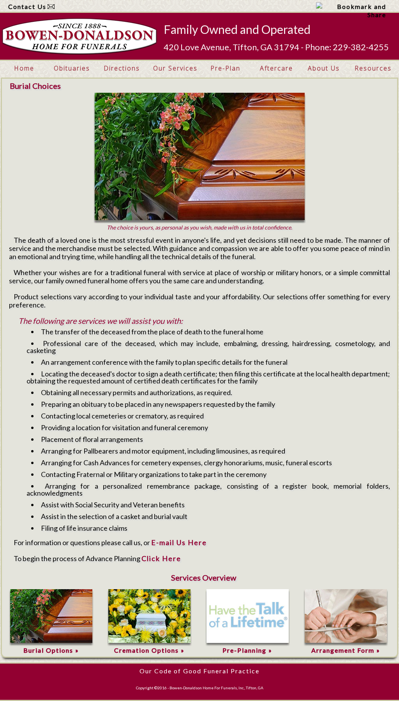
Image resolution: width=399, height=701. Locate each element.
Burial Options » (51, 650)
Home (24, 68)
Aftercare (276, 68)
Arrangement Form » (345, 650)
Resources (373, 68)
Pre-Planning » (247, 650)
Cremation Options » (149, 650)
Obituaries (72, 68)
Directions (122, 68)
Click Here (161, 558)
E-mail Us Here (179, 542)
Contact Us (27, 6)
